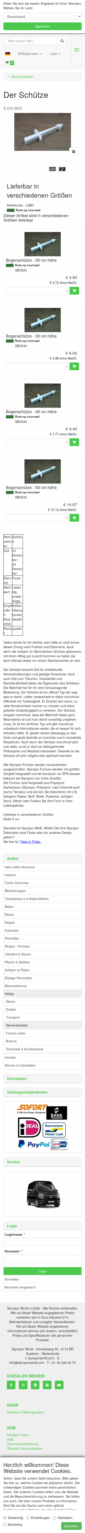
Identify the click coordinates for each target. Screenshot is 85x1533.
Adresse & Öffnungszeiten (25, 1412)
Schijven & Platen (17, 970)
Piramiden (12, 938)
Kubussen (12, 930)
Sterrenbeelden (17, 1025)
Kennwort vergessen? (20, 1287)
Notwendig (15, 1517)
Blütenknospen (15, 890)
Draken (11, 1009)
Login (42, 1271)
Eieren (9, 914)
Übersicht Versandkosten (25, 1448)
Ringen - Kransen (17, 946)
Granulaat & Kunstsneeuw (24, 1049)
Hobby (9, 993)
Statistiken (65, 1517)
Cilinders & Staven (18, 954)
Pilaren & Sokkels (17, 962)
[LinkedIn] (35, 1385)
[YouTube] (59, 1385)
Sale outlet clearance (20, 867)
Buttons (11, 1041)
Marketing (15, 1524)
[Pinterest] (47, 1385)
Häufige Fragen (18, 1434)
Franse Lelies (15, 1033)
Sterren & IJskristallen (20, 1065)
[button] (8, 53)
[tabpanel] (52, 169)
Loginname (13, 1234)
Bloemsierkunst (16, 986)
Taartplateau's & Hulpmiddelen (27, 898)
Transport (13, 1017)
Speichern (42, 26)
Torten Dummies (17, 882)
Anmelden (12, 1279)
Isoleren (10, 875)
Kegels (10, 922)
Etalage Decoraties (18, 978)
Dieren (10, 1001)
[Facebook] (11, 1385)
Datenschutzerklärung (22, 1444)
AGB (10, 1439)
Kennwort (12, 1251)
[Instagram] (23, 1385)
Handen (10, 1057)
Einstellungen (40, 1517)
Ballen (9, 906)
